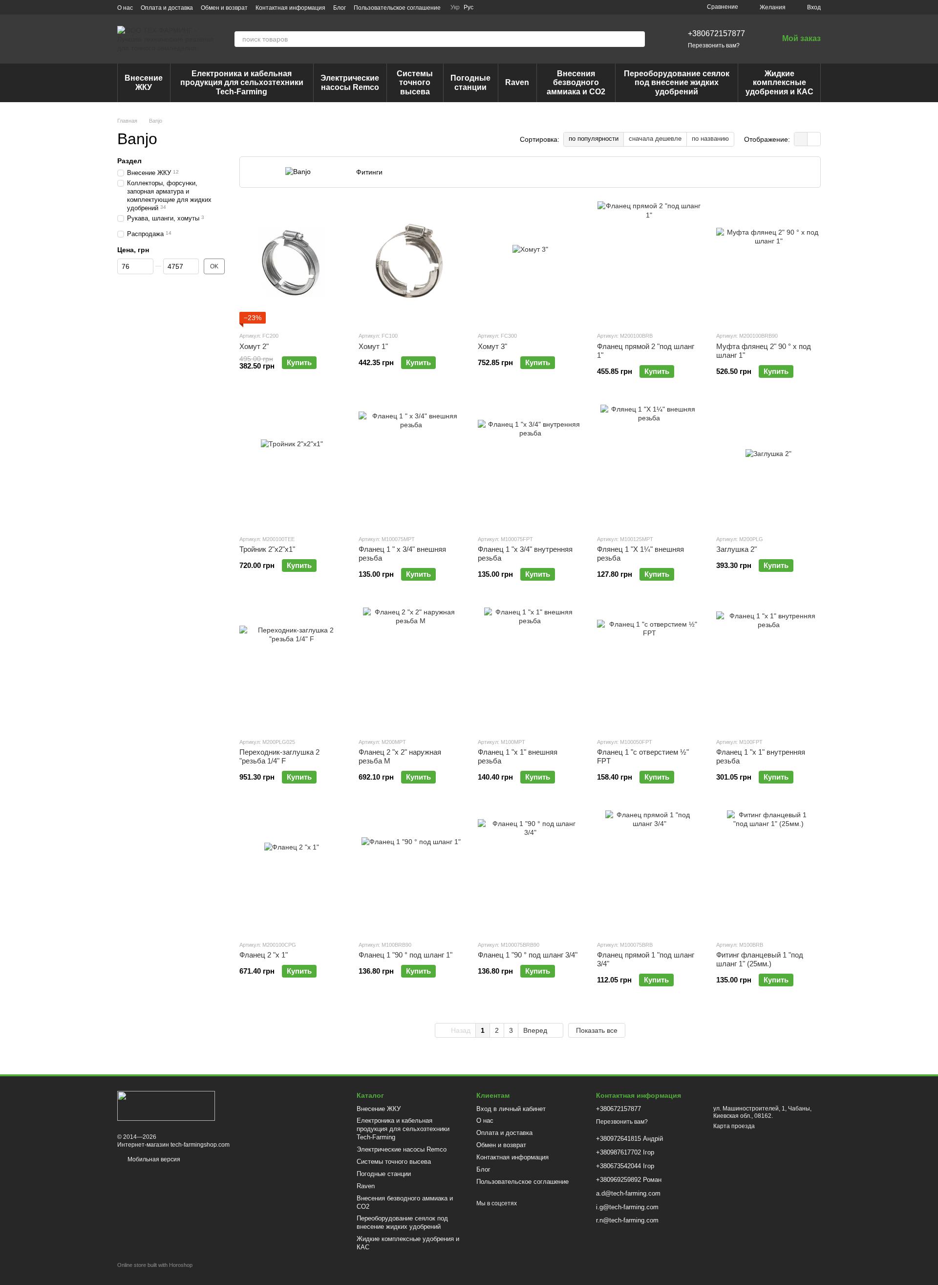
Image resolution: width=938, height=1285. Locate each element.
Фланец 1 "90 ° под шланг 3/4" (527, 955)
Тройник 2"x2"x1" (267, 549)
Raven (517, 82)
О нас (125, 7)
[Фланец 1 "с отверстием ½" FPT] (649, 669)
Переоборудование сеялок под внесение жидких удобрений (676, 82)
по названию (710, 138)
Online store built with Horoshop (154, 1265)
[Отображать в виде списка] (814, 139)
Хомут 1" (373, 346)
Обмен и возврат (224, 7)
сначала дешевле (655, 138)
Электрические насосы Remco (349, 82)
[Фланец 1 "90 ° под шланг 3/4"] (530, 871)
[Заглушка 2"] (768, 466)
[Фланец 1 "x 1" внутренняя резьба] (768, 669)
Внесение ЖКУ (144, 82)
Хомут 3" (492, 346)
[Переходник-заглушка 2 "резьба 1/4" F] (291, 669)
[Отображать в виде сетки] (801, 139)
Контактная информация (290, 7)
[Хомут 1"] (411, 262)
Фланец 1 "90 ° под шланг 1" (405, 955)
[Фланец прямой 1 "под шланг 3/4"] (649, 871)
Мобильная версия (153, 1159)
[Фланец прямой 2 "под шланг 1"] (649, 262)
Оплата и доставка (167, 7)
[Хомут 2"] (291, 262)
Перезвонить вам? (714, 45)
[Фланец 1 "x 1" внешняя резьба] (530, 669)
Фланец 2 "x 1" (263, 955)
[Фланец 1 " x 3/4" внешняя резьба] (411, 466)
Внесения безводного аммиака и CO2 (576, 82)
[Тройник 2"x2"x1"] (291, 466)
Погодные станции (470, 82)
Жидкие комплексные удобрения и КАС (779, 82)
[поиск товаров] (637, 39)
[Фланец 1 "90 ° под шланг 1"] (411, 871)
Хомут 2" (254, 346)
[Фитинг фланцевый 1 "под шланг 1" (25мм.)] (768, 871)
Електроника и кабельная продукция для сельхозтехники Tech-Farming (241, 82)
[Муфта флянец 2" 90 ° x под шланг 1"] (768, 262)
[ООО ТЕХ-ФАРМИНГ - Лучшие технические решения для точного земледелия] (166, 1105)
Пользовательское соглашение (397, 7)
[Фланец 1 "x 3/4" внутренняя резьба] (530, 466)
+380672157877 (716, 33)
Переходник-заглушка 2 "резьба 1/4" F (279, 756)
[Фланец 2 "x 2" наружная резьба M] (411, 669)
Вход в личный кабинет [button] (511, 1108)
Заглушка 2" (736, 549)
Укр (455, 7)
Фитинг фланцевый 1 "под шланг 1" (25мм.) (759, 959)
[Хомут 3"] (530, 262)
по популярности (593, 138)
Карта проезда (734, 1126)
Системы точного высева (415, 82)
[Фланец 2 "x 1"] (291, 871)
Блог (339, 7)
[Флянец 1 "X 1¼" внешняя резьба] (649, 466)
